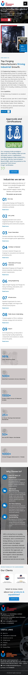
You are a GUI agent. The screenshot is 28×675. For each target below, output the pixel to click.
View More (14, 171)
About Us (5, 633)
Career (4, 644)
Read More (3, 111)
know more (4, 19)
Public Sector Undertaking (15, 314)
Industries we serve (7, 638)
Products (4, 642)
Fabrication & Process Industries (14, 264)
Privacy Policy (6, 647)
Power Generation (13, 232)
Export (10, 328)
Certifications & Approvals (9, 635)
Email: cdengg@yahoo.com (10, 621)
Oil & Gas (10, 199)
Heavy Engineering (13, 280)
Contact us (14, 598)
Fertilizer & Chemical (14, 247)
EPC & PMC (11, 215)
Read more (5, 209)
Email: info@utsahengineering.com (12, 665)
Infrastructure (12, 297)
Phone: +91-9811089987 (8, 623)
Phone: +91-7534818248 (8, 667)
